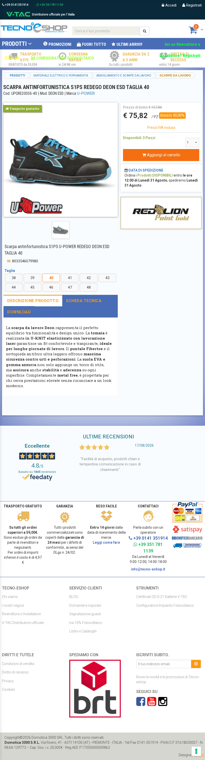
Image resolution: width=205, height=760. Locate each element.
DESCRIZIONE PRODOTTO (32, 300)
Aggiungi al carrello (163, 155)
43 (108, 278)
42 (89, 278)
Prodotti (14, 43)
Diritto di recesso (15, 672)
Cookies (8, 689)
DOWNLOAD (19, 312)
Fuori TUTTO (93, 44)
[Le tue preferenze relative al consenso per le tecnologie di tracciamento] (196, 751)
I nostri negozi (13, 605)
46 (51, 287)
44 (14, 287)
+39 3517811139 (51, 5)
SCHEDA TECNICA (84, 300)
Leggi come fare (106, 542)
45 (32, 287)
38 (14, 278)
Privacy (8, 681)
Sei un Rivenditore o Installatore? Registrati (180, 50)
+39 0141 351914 (150, 538)
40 (51, 278)
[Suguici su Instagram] (162, 704)
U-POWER (86, 93)
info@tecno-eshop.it (148, 569)
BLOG (15, 58)
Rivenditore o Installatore (21, 614)
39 (32, 278)
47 (70, 287)
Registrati (193, 5)
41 (70, 278)
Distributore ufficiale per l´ (53, 14)
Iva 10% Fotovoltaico (85, 623)
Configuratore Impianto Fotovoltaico (165, 605)
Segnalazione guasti (85, 614)
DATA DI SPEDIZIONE (145, 170)
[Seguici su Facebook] (141, 704)
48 (89, 287)
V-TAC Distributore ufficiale (23, 623)
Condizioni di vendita (18, 664)
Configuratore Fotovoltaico (64, 58)
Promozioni (59, 44)
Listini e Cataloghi (82, 631)
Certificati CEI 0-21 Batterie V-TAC (161, 597)
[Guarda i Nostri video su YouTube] (152, 704)
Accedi (170, 5)
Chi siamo (10, 597)
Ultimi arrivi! (129, 44)
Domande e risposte (85, 605)
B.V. (201, 755)
